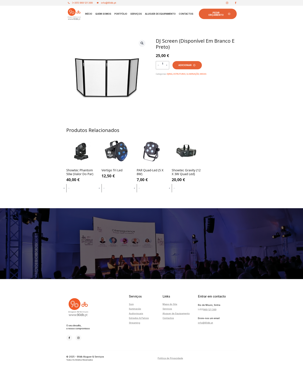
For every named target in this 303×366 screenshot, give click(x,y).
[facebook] (236, 3)
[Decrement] (158, 65)
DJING (169, 73)
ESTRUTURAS (179, 73)
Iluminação (135, 308)
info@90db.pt (205, 322)
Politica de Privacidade (170, 358)
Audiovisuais (136, 313)
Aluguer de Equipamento (160, 13)
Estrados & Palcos (139, 318)
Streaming (134, 322)
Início (88, 13)
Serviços (136, 13)
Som (131, 304)
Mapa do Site (170, 304)
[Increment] (166, 65)
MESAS (203, 73)
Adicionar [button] (81, 188)
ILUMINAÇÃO (193, 73)
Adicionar (185, 65)
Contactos (186, 13)
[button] (142, 43)
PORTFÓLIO (120, 13)
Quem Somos (103, 13)
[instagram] (227, 3)
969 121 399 (207, 309)
